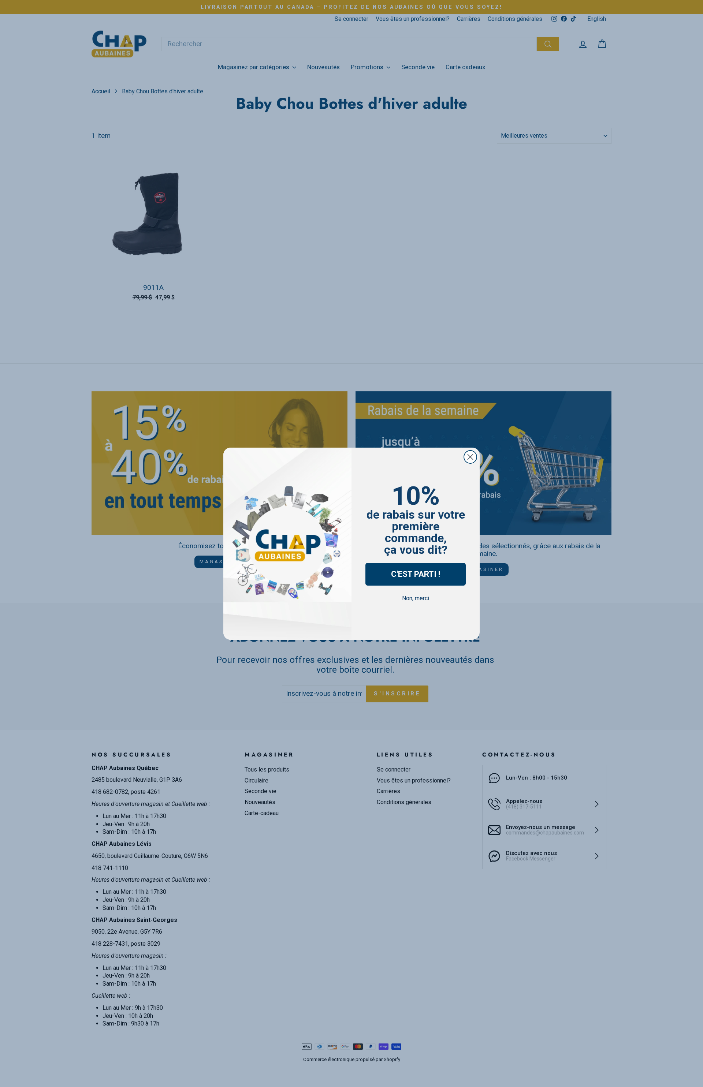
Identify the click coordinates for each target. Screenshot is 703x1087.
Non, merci (415, 598)
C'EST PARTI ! (415, 574)
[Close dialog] (470, 457)
